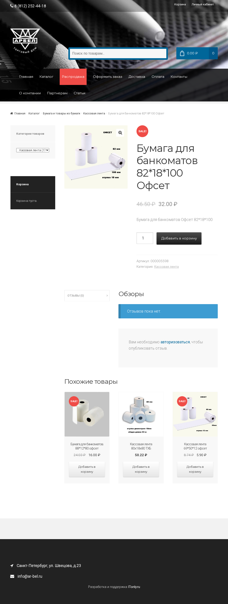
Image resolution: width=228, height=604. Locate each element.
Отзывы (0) (75, 295)
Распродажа (73, 76)
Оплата (158, 76)
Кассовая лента (94, 113)
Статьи (79, 93)
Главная (26, 76)
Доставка (136, 76)
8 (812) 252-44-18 (30, 6)
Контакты (179, 76)
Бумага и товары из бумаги (61, 113)
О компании (30, 93)
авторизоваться (175, 342)
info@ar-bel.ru (30, 576)
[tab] (87, 295)
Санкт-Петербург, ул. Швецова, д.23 (49, 565)
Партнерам (57, 93)
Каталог (46, 76)
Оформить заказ (107, 76)
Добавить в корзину (179, 238)
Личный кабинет (203, 4)
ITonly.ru (134, 587)
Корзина (180, 4)
